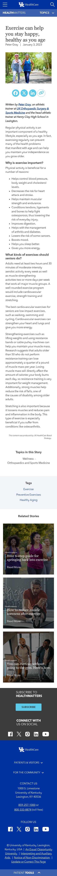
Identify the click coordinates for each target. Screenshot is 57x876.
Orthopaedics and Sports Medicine (28, 463)
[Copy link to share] (41, 93)
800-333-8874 (22, 809)
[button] (5, 4)
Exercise (28, 489)
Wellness (28, 459)
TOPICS (44, 13)
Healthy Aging (28, 500)
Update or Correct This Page (28, 861)
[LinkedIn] (36, 734)
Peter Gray (24, 104)
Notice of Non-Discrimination (32, 857)
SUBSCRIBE (29, 707)
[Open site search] (52, 4)
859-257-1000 (26, 805)
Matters (14, 13)
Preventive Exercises (28, 494)
